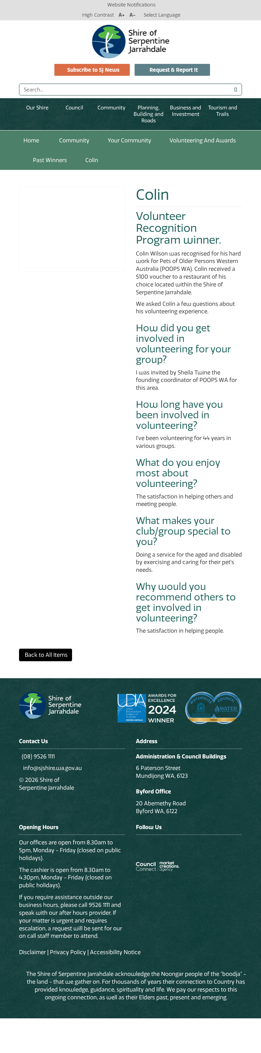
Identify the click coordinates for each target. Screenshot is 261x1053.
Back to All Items (45, 654)
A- (132, 15)
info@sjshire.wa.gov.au (52, 768)
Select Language (162, 15)
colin (91, 160)
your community (129, 140)
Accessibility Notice (115, 952)
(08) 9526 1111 (38, 756)
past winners (50, 160)
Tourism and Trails (222, 110)
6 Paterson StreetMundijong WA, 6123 (162, 772)
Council (74, 107)
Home (31, 140)
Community (111, 107)
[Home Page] (130, 41)
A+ (122, 15)
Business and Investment (185, 110)
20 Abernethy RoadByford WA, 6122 (161, 807)
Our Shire (37, 107)
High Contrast (98, 15)
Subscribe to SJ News (93, 70)
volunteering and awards (203, 140)
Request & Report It (174, 70)
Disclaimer (32, 952)
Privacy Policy (68, 952)
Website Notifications (131, 5)
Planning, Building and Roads (148, 114)
